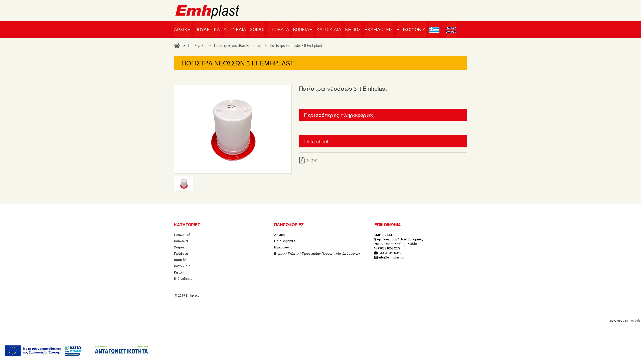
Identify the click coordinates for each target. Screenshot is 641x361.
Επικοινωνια (411, 29)
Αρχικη (182, 29)
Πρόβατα (181, 253)
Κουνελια (235, 29)
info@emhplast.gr (391, 257)
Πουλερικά (197, 46)
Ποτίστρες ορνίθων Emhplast (237, 46)
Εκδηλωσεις (379, 29)
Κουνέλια (181, 241)
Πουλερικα (207, 29)
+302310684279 (389, 248)
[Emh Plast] (207, 14)
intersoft (634, 320)
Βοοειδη (303, 29)
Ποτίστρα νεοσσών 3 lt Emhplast (296, 46)
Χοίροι (179, 247)
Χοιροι (257, 29)
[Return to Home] (177, 46)
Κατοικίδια (182, 266)
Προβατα (278, 29)
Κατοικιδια (328, 29)
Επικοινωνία (283, 247)
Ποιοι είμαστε (284, 241)
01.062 (311, 160)
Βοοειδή (180, 260)
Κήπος (179, 272)
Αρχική (279, 235)
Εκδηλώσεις (183, 279)
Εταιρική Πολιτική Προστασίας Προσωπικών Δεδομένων (317, 253)
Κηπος (353, 29)
